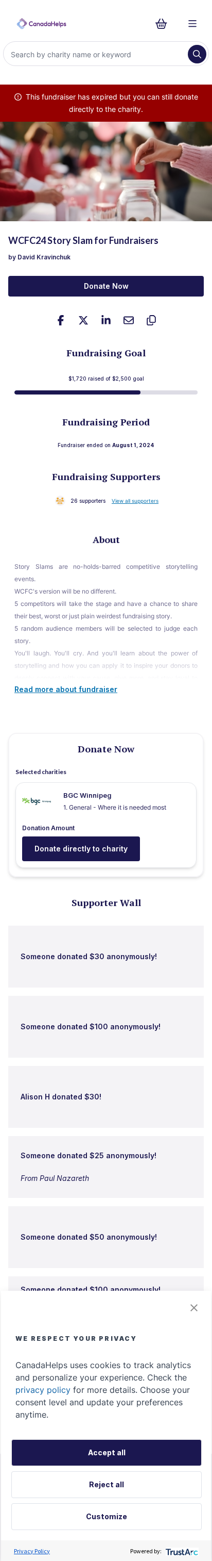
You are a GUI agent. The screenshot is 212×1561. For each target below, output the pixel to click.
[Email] (128, 320)
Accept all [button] (107, 1452)
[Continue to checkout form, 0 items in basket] (164, 24)
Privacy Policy (32, 1551)
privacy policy (42, 1390)
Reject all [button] (106, 1484)
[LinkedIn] (106, 320)
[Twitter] (83, 320)
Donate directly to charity (81, 848)
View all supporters (135, 501)
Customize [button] (106, 1516)
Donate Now (106, 286)
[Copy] (151, 320)
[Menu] (192, 24)
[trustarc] (181, 1550)
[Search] (197, 54)
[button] (194, 1307)
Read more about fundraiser (65, 689)
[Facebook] (61, 320)
